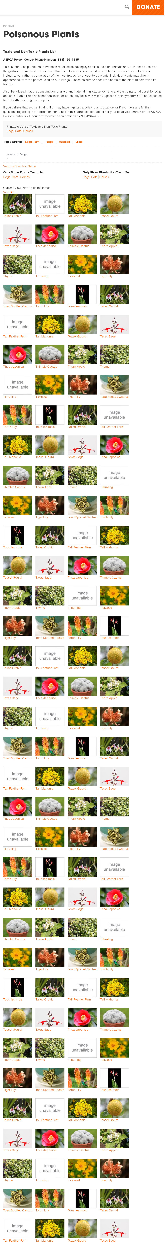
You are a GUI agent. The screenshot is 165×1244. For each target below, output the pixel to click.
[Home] (31, 7)
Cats (18, 131)
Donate (148, 7)
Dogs (9, 131)
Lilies (79, 142)
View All (8, 192)
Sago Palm (32, 142)
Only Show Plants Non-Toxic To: (106, 172)
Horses (28, 131)
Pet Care (9, 26)
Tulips (49, 142)
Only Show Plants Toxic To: (23, 172)
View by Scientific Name (19, 166)
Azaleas (64, 142)
